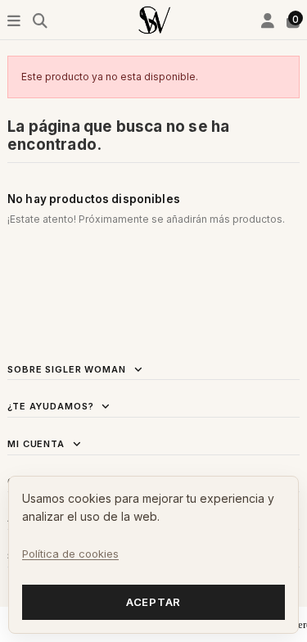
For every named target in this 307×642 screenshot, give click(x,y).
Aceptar (153, 601)
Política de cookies (70, 553)
